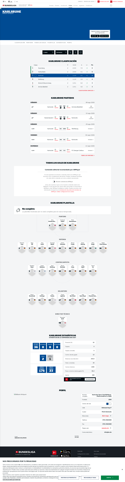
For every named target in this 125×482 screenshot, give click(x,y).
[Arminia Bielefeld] (35, 86)
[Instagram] (80, 52)
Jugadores (81, 5)
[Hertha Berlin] (35, 71)
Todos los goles (40, 42)
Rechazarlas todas (90, 477)
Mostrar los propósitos (68, 477)
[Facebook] (75, 52)
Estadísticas (89, 5)
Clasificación (64, 5)
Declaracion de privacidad (100, 454)
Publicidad (80, 451)
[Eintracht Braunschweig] (35, 82)
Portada (51, 5)
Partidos (57, 5)
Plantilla (51, 42)
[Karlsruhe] (35, 75)
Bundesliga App (104, 1)
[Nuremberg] (35, 67)
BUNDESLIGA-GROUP (89, 1)
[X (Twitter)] (70, 52)
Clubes (70, 5)
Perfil (69, 42)
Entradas (90, 128)
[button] (110, 5)
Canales (80, 1)
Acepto (109, 477)
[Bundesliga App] (99, 1)
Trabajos (96, 456)
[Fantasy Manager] (111, 1)
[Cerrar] (122, 469)
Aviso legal (96, 451)
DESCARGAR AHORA (90, 379)
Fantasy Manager (118, 1)
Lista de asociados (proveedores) (11, 479)
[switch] (53, 181)
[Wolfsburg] (35, 79)
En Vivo (76, 5)
